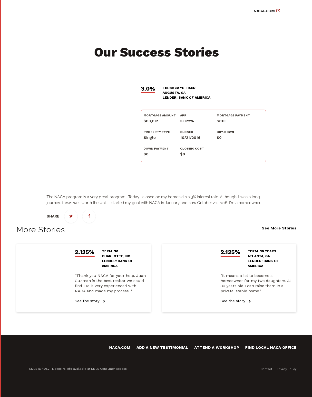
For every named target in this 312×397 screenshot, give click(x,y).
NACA (52, 9)
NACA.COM (264, 11)
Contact (266, 369)
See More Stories (279, 228)
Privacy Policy (286, 369)
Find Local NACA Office (270, 347)
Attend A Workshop (216, 347)
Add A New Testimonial (162, 347)
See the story (88, 301)
